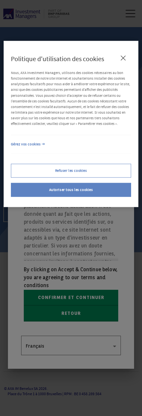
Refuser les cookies (71, 170)
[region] (71, 124)
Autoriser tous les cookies (71, 189)
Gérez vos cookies (26, 144)
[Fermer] (123, 58)
